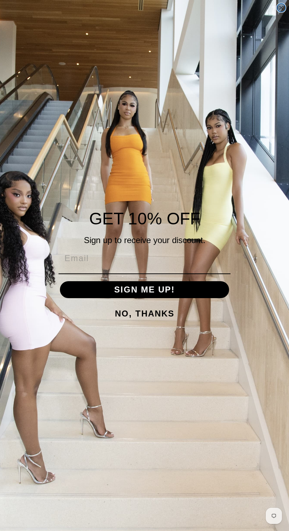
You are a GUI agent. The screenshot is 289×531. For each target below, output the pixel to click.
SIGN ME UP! (144, 289)
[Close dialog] (281, 8)
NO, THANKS (144, 313)
